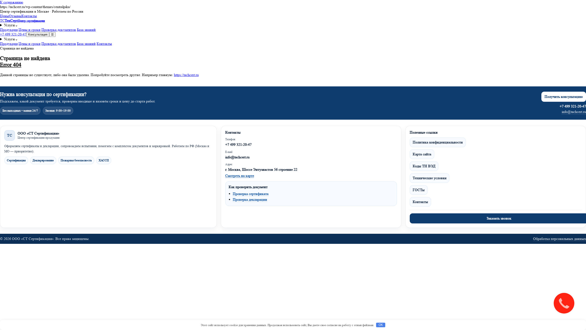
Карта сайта (422, 154)
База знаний (86, 30)
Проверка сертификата (251, 194)
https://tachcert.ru (186, 75)
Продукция (9, 30)
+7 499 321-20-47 (13, 34)
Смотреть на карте (239, 175)
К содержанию (11, 2)
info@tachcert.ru (574, 112)
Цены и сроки (30, 30)
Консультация (37, 34)
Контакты (29, 16)
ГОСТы (419, 190)
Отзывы (15, 16)
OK (381, 325)
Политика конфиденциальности (438, 142)
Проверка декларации (250, 199)
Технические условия (429, 178)
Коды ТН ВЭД (424, 166)
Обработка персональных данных (559, 238)
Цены (4, 16)
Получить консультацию (564, 96)
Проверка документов (58, 30)
